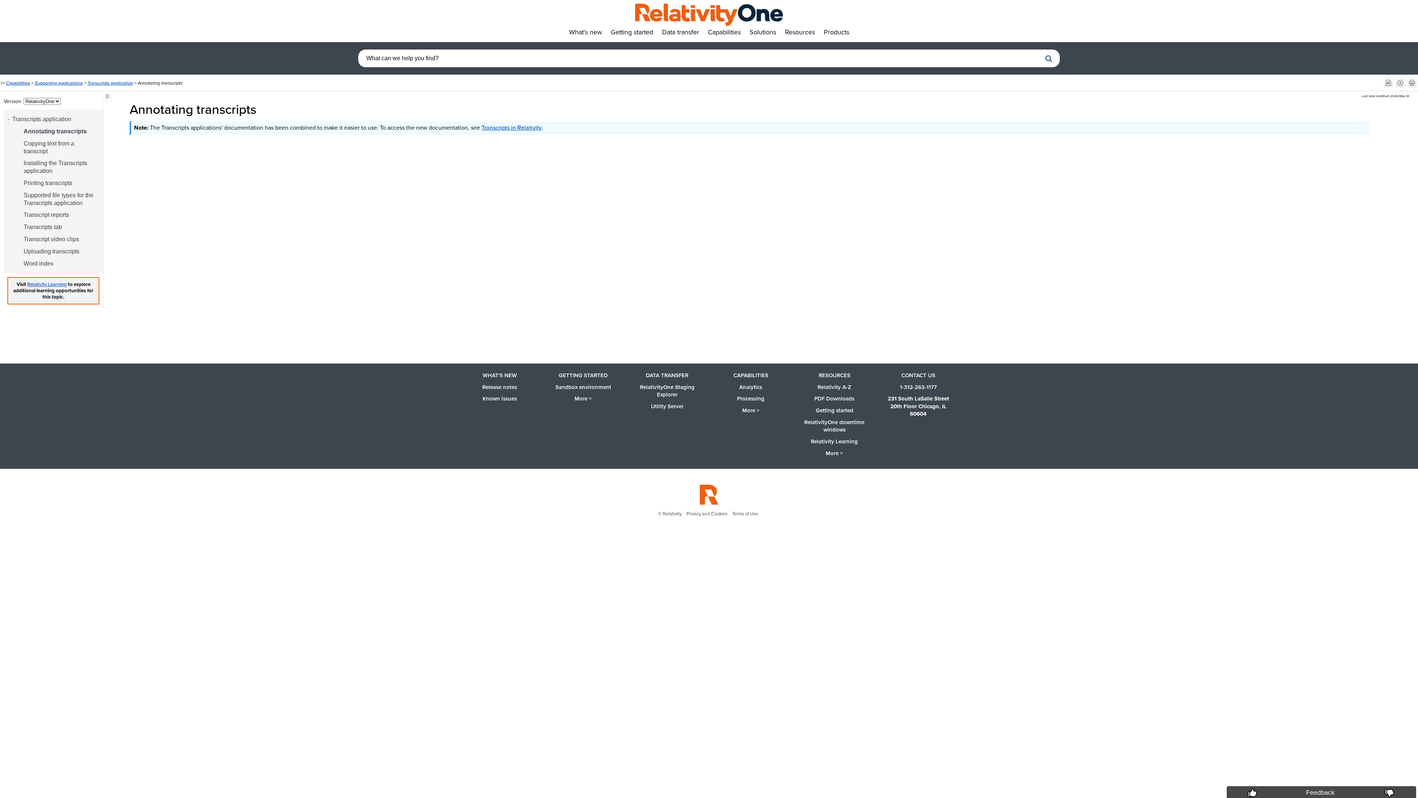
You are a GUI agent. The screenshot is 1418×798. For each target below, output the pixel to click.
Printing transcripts (48, 183)
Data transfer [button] (680, 32)
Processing (750, 399)
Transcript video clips (51, 239)
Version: (14, 101)
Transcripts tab (43, 227)
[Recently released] (1388, 82)
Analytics (750, 387)
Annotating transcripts (55, 131)
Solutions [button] (763, 32)
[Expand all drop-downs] (1400, 82)
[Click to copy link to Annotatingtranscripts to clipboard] (266, 109)
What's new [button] (585, 32)
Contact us (918, 375)
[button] (1049, 59)
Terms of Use (745, 513)
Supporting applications (58, 82)
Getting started (583, 375)
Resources (834, 375)
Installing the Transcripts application (55, 167)
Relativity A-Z (834, 387)
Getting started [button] (632, 32)
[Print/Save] (1412, 82)
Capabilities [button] (724, 32)
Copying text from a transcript (49, 147)
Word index (39, 263)
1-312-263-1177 (918, 387)
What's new (500, 375)
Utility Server (667, 406)
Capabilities (18, 82)
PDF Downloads (834, 399)
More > (583, 399)
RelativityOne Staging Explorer (667, 391)
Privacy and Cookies (706, 513)
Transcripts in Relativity (512, 127)
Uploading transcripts (51, 251)
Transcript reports (46, 215)
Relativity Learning (47, 284)
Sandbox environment (583, 387)
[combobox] (700, 58)
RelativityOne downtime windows (834, 426)
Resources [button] (800, 32)
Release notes (499, 387)
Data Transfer (667, 375)
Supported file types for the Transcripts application (58, 199)
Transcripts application (110, 82)
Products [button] (836, 32)
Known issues (500, 399)
